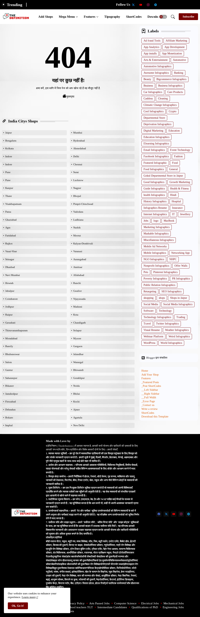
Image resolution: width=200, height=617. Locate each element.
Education (174, 130)
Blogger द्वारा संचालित (156, 357)
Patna (8, 211)
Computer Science (125, 603)
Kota (75, 314)
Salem (8, 362)
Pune (8, 172)
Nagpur (77, 188)
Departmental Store (154, 117)
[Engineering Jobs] (193, 4)
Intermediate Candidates (112, 607)
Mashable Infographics (156, 233)
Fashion (178, 156)
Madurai (77, 306)
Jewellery (185, 214)
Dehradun (10, 409)
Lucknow (78, 180)
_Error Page (148, 401)
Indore (8, 156)
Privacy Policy (76, 603)
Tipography (112, 16)
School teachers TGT (80, 607)
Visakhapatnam (13, 203)
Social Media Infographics (177, 304)
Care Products (175, 92)
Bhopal (77, 195)
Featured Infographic (155, 162)
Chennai (77, 164)
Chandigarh (79, 322)
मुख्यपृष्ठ (70, 96)
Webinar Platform (153, 336)
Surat (76, 172)
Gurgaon (77, 346)
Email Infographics (154, 150)
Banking (178, 72)
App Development (174, 47)
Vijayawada (79, 298)
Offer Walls (180, 265)
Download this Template (154, 416)
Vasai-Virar (11, 251)
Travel (147, 323)
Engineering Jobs (173, 607)
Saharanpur (11, 378)
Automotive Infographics (157, 66)
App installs (150, 53)
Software (149, 310)
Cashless (148, 98)
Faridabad (10, 235)
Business (148, 85)
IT (173, 214)
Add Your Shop (150, 374)
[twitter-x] (133, 4)
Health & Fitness (179, 188)
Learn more (29, 597)
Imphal (9, 425)
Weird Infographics (179, 336)
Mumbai (77, 132)
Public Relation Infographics (159, 285)
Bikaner (9, 385)
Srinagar (9, 259)
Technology (165, 310)
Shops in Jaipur (178, 297)
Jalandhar (78, 354)
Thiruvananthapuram (16, 330)
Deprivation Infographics (157, 124)
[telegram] (155, 4)
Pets (146, 272)
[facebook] (159, 514)
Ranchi (77, 283)
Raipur (8, 314)
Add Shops (45, 16)
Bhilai (76, 393)
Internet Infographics (155, 214)
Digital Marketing (153, 130)
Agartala (77, 417)
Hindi (173, 195)
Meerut (77, 235)
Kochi (76, 401)
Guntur (9, 370)
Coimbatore (11, 298)
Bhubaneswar (12, 354)
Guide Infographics (154, 188)
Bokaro (9, 417)
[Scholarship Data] (163, 4)
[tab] (45, 16)
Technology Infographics (157, 317)
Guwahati (10, 322)
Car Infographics (153, 92)
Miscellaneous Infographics (159, 240)
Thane (8, 195)
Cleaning (163, 98)
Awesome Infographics (156, 72)
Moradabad (11, 338)
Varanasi (77, 251)
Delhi (76, 156)
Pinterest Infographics (165, 272)
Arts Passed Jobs (99, 603)
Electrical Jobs (150, 603)
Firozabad (10, 401)
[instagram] (148, 4)
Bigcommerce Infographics (171, 79)
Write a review (149, 409)
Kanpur (9, 188)
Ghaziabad (11, 219)
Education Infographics (156, 137)
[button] (163, 17)
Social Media (151, 304)
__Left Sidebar (149, 389)
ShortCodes (134, 16)
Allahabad (78, 275)
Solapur (77, 330)
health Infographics (154, 195)
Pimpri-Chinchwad (83, 203)
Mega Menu (67, 16)
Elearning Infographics (156, 143)
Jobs (146, 220)
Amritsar (77, 267)
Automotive (179, 59)
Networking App (180, 252)
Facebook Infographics (156, 156)
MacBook (169, 220)
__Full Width (148, 397)
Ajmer (76, 409)
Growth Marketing (180, 182)
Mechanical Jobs (173, 603)
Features (89, 16)
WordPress (149, 342)
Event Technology (180, 150)
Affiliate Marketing (176, 40)
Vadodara (78, 211)
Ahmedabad (79, 148)
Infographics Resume (155, 207)
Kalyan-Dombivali (83, 243)
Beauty (147, 79)
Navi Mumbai (12, 275)
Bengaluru (10, 140)
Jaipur (8, 132)
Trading (180, 317)
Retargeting (150, 291)
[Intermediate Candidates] (178, 4)
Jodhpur (9, 306)
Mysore (77, 338)
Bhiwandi (78, 370)
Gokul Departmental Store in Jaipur (163, 175)
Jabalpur (9, 290)
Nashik (77, 227)
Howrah (9, 283)
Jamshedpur (11, 393)
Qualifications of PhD (145, 607)
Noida (76, 385)
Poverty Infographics (155, 278)
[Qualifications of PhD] (185, 4)
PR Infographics (181, 278)
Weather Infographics (177, 330)
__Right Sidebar (150, 393)
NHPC (173, 259)
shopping (149, 297)
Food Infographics (154, 169)
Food (175, 162)
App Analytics (151, 47)
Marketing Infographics (157, 227)
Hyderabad (79, 140)
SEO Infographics (171, 291)
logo (156, 220)
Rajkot (8, 243)
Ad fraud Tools (152, 40)
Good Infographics (154, 182)
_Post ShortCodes (151, 386)
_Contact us (147, 405)
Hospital (176, 201)
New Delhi (78, 425)
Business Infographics (170, 85)
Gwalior (77, 290)
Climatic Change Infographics (160, 104)
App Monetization (172, 53)
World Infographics (171, 342)
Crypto (172, 111)
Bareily (9, 346)
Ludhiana (78, 219)
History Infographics (155, 201)
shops (162, 297)
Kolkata (9, 148)
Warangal (78, 362)
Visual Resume (152, 330)
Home (144, 370)
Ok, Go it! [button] (18, 605)
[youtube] (141, 4)
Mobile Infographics (155, 252)
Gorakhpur (79, 378)
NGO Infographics (154, 259)
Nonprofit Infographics (156, 265)
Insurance (177, 207)
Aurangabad (79, 259)
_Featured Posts (150, 382)
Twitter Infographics (167, 323)
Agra (7, 227)
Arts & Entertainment (156, 59)
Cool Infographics (153, 111)
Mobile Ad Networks (155, 246)
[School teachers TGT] (170, 4)
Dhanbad (10, 267)
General (173, 169)
